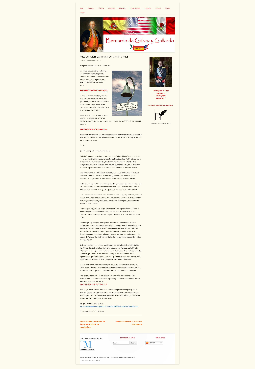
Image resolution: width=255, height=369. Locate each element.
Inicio (81, 8)
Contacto (148, 8)
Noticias (101, 8)
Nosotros (111, 8)
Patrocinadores (135, 8)
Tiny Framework (89, 360)
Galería (167, 8)
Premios (158, 8)
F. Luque (82, 61)
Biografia (91, 8)
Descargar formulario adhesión (161, 123)
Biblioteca (122, 8)
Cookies (82, 12)
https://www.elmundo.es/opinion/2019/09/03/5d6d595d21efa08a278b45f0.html (109, 306)
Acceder (98, 360)
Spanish (151, 343)
